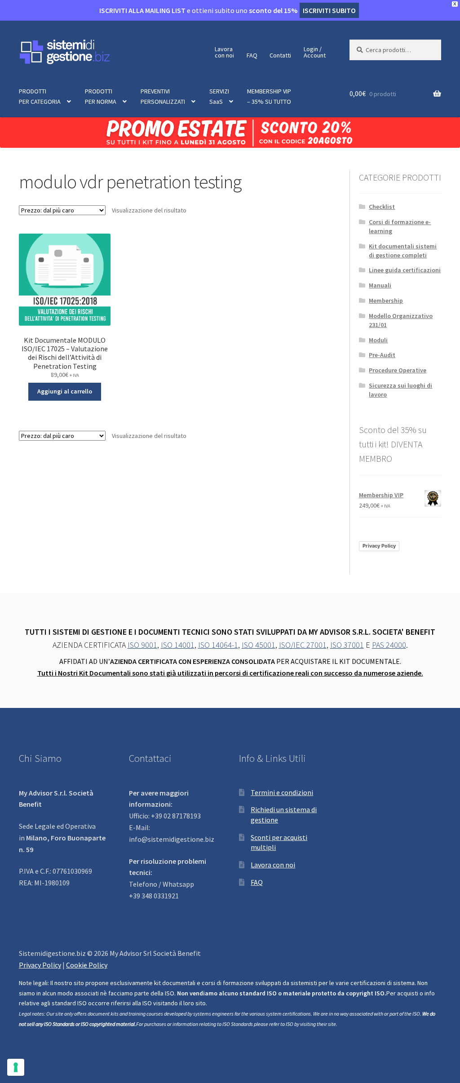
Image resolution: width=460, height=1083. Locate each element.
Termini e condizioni (282, 792)
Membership (386, 300)
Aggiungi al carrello (64, 391)
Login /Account (315, 52)
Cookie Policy (86, 964)
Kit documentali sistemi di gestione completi (403, 250)
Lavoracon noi (224, 52)
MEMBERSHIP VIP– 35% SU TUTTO (269, 96)
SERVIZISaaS (219, 96)
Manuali (380, 285)
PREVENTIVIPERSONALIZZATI (163, 96)
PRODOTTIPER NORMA (100, 96)
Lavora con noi (273, 864)
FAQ (252, 55)
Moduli (378, 340)
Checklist (382, 207)
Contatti (280, 55)
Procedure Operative (397, 370)
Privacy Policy (379, 546)
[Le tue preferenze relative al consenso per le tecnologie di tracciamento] (15, 1067)
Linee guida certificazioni (405, 270)
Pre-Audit (382, 355)
